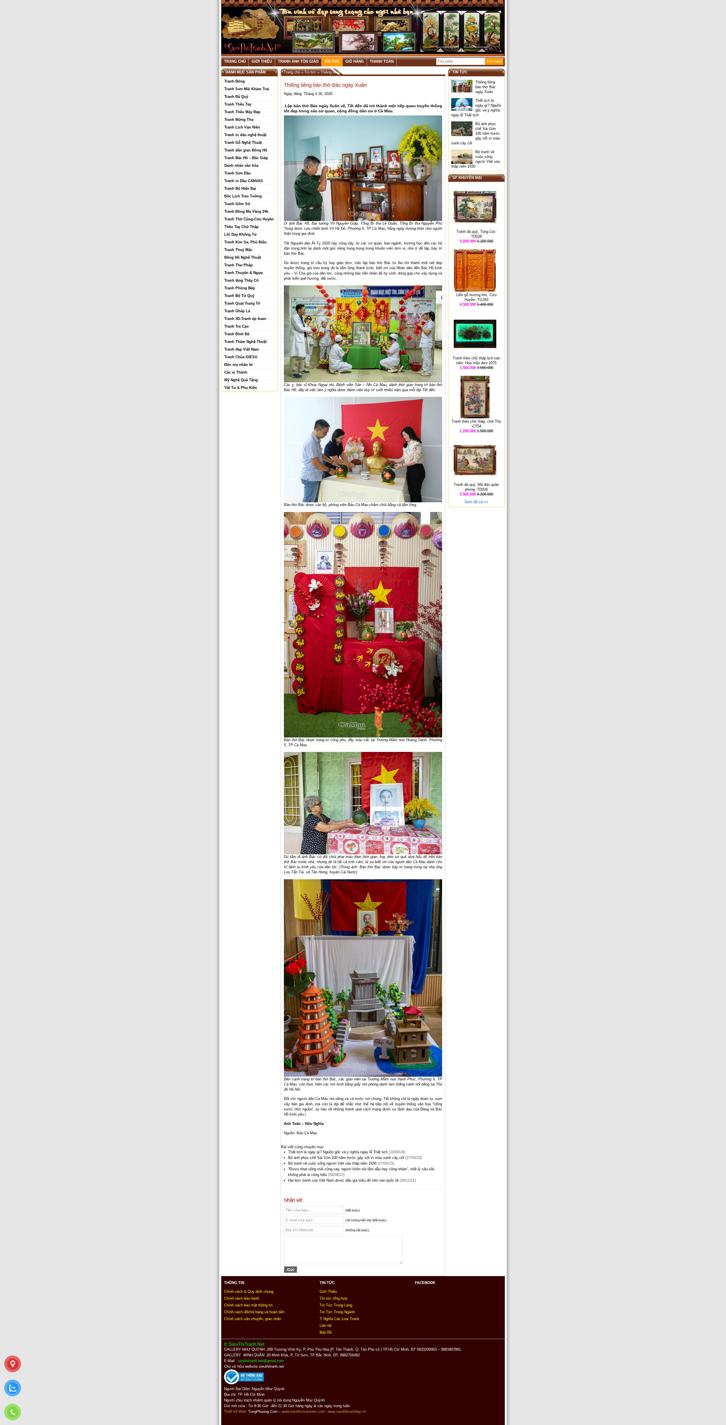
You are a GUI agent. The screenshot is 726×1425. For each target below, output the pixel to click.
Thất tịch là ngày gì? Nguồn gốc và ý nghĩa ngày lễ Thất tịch (338, 1152)
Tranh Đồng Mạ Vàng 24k (246, 211)
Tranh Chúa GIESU (240, 357)
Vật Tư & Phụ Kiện (240, 387)
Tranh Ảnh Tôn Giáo (298, 61)
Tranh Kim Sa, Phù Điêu (245, 242)
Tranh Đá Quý (236, 96)
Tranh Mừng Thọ (239, 119)
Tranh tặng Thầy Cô (241, 280)
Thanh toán (382, 61)
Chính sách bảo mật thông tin (248, 1305)
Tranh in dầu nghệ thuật (245, 135)
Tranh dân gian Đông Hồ (245, 150)
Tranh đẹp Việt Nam (241, 349)
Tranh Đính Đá (236, 334)
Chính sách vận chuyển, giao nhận (252, 1319)
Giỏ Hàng (354, 61)
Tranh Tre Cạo (236, 326)
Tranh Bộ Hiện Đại (240, 188)
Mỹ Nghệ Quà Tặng (241, 380)
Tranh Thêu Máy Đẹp (242, 112)
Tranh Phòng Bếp (239, 288)
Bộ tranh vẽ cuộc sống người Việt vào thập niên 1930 (332, 1163)
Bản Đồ (326, 1332)
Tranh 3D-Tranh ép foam (245, 319)
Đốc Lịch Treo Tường (243, 196)
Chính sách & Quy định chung (248, 1291)
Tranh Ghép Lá (237, 311)
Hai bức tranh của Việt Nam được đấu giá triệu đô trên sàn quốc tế (343, 1180)
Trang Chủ (235, 61)
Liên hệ (326, 1325)
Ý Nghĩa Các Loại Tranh (339, 1319)
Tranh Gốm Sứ (237, 204)
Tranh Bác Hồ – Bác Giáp (246, 158)
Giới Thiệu (262, 61)
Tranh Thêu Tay (237, 104)
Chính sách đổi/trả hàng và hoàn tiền (254, 1312)
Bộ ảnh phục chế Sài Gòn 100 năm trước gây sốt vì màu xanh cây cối (346, 1158)
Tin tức (331, 61)
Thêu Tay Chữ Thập (241, 227)
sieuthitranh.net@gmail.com (262, 1361)
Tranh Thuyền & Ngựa (243, 273)
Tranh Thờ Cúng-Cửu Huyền (249, 219)
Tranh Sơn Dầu (237, 173)
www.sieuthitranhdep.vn (347, 1411)
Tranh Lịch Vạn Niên (242, 127)
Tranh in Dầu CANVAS (243, 181)
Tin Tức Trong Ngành (337, 1312)
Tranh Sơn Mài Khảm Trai (246, 89)
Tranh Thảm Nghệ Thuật (245, 342)
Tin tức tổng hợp (333, 1298)
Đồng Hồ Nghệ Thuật (242, 257)
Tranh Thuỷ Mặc (238, 250)
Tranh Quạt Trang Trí (242, 303)
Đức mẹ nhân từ (238, 364)
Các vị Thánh (235, 372)
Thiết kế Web (235, 1411)
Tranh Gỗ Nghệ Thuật (243, 142)
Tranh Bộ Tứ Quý (239, 296)
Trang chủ (292, 72)
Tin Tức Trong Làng (336, 1305)
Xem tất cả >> (476, 502)
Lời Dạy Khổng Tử (240, 234)
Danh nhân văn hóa (241, 165)
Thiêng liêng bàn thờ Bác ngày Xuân (485, 87)
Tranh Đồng (234, 81)
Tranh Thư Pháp (238, 265)
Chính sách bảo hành (241, 1298)
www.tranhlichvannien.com (303, 1411)
